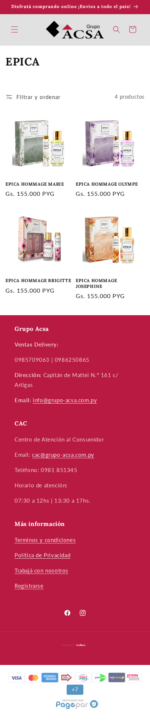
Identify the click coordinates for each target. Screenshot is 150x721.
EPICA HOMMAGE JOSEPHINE (96, 283)
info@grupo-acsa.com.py (65, 400)
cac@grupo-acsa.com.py (63, 454)
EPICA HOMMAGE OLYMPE (107, 184)
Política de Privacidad (42, 555)
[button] (15, 29)
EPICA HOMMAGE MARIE (34, 184)
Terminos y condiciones (45, 539)
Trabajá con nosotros (41, 570)
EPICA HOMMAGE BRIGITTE (38, 280)
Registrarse (29, 585)
